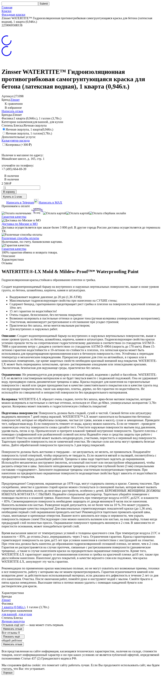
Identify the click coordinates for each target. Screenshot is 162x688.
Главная (7, 7)
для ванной (9, 614)
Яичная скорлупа (13, 621)
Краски (6, 11)
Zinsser (15, 99)
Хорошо (7, 672)
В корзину (9, 191)
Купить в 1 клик (12, 196)
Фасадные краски (13, 14)
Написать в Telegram (20, 202)
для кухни (25, 614)
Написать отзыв (12, 111)
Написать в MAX (50, 202)
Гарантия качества (14, 216)
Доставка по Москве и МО (20, 224)
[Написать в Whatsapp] (81, 682)
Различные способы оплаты (20, 238)
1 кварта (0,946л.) (13, 607)
